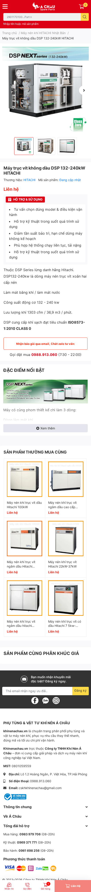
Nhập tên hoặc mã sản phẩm (20, 23)
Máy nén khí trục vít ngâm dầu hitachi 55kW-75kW (21, 626)
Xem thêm (47, 428)
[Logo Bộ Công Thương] (14, 796)
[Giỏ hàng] (81, 6)
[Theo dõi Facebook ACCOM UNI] (34, 700)
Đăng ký (80, 690)
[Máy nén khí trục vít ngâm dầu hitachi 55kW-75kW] (24, 598)
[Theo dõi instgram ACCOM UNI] (56, 700)
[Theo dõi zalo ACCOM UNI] (45, 700)
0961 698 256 (29, 850)
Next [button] (84, 90)
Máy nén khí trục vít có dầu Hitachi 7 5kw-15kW (64, 626)
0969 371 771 (27, 842)
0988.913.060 (44, 354)
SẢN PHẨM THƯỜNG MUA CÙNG (35, 452)
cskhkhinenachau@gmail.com (40, 788)
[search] (85, 17)
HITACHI (29, 180)
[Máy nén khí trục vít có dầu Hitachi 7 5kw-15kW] (65, 598)
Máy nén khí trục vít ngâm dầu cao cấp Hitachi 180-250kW (62, 507)
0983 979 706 (30, 834)
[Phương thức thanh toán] (30, 868)
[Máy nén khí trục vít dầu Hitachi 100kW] (24, 479)
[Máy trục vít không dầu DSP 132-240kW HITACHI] (45, 90)
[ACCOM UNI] (45, 6)
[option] (45, 90)
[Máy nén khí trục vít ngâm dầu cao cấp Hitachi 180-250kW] (65, 479)
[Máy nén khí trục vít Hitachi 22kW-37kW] (65, 538)
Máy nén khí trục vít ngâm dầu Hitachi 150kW (21, 566)
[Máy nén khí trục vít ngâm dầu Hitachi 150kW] (24, 538)
